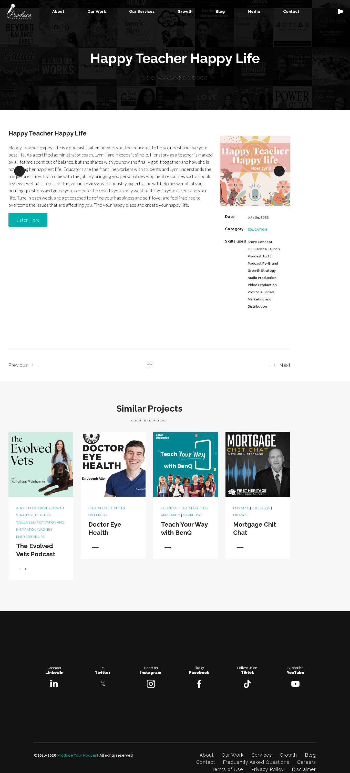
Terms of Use (227, 769)
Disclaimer (304, 769)
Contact (205, 762)
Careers (306, 762)
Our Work (233, 755)
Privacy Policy (267, 769)
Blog (310, 755)
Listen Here (28, 220)
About (207, 755)
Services (262, 755)
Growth (288, 755)
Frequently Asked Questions (256, 762)
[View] (23, 569)
